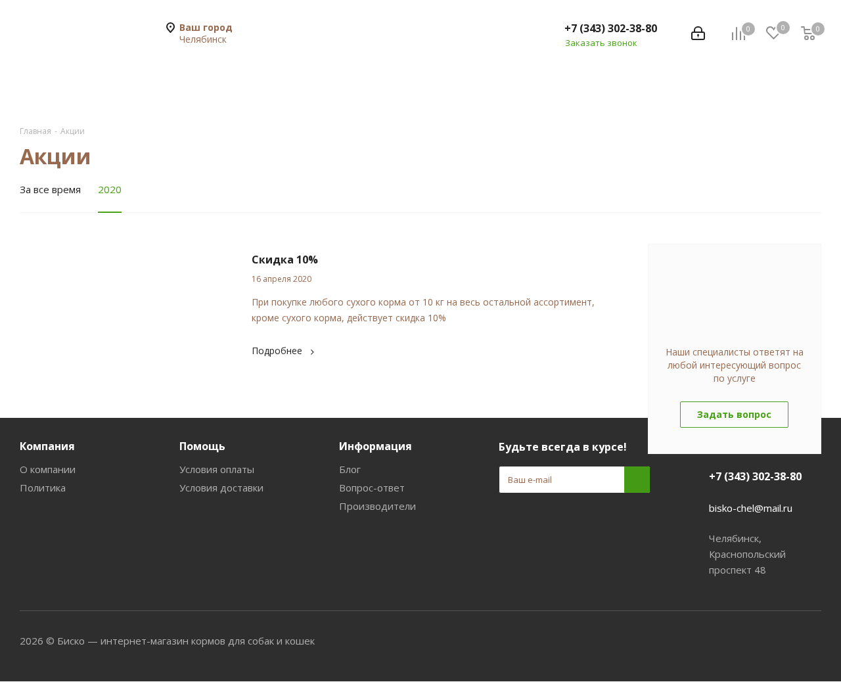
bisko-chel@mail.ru (750, 507)
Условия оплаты (216, 469)
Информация (375, 446)
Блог (350, 469)
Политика (43, 487)
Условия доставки (221, 487)
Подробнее (277, 350)
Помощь (202, 446)
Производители (377, 505)
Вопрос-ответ (372, 487)
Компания (47, 446)
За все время (50, 189)
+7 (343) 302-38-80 (610, 28)
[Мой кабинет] (698, 33)
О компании (48, 469)
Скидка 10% (285, 259)
